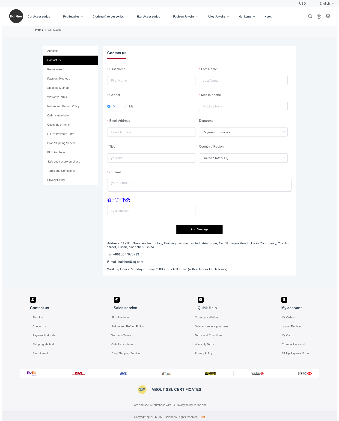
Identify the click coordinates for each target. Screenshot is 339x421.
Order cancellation (206, 317)
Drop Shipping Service (125, 353)
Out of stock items (122, 344)
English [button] (324, 3)
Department (207, 120)
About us (38, 317)
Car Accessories (39, 16)
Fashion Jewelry (184, 16)
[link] (39, 29)
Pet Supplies (71, 16)
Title (112, 146)
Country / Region (211, 146)
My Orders (288, 317)
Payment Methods (44, 335)
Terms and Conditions (208, 335)
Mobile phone (211, 95)
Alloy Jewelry (217, 16)
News (268, 16)
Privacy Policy (203, 353)
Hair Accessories (148, 16)
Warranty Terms (121, 335)
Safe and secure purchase (211, 326)
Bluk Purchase (120, 317)
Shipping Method (43, 344)
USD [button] (302, 3)
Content (115, 172)
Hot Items (245, 16)
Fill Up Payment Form (295, 353)
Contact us (39, 326)
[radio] (112, 106)
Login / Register (292, 326)
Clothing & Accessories (108, 16)
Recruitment (40, 353)
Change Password (293, 344)
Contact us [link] (54, 29)
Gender (114, 95)
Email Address (119, 120)
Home (39, 29)
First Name (117, 69)
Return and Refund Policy (127, 326)
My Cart (286, 335)
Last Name (209, 69)
